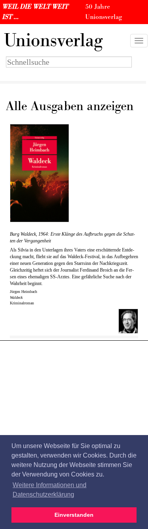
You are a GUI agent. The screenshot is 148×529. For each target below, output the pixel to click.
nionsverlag (53, 41)
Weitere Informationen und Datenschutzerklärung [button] (49, 490)
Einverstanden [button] (74, 515)
